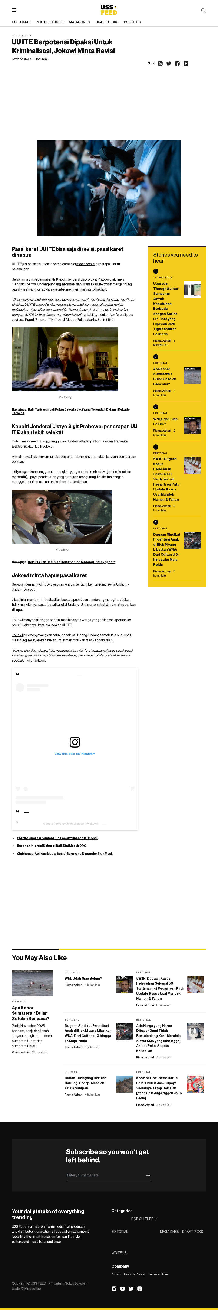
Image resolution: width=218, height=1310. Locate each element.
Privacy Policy (134, 1274)
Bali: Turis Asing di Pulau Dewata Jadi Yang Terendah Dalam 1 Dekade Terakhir (71, 411)
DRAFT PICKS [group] (107, 22)
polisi (62, 456)
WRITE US (119, 1253)
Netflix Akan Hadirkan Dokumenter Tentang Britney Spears (71, 562)
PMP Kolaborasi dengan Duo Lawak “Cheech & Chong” (57, 838)
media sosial (85, 264)
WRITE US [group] (132, 22)
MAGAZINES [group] (79, 22)
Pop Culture (21, 35)
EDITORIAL (120, 1231)
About (116, 1274)
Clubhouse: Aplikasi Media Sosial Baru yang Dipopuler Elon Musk (65, 853)
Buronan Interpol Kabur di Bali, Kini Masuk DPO (51, 845)
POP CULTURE (48, 22)
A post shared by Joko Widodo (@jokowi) (70, 823)
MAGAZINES (169, 1231)
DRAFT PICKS (192, 1231)
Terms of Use (158, 1274)
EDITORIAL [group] (21, 22)
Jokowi (17, 635)
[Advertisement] (109, 108)
